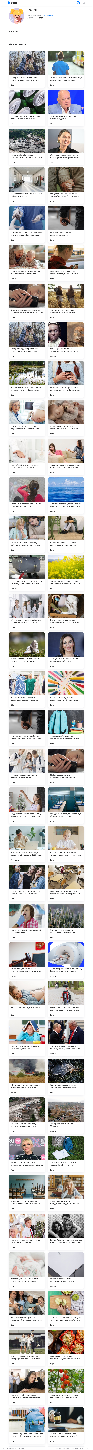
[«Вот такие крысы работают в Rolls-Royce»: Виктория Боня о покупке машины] (66, 147)
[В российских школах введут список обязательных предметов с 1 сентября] (66, 883)
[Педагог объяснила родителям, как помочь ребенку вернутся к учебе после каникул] (27, 805)
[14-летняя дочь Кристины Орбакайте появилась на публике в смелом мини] (27, 1154)
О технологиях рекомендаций (73, 1448)
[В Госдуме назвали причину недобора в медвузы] (27, 767)
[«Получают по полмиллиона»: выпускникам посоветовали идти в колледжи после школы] (27, 1193)
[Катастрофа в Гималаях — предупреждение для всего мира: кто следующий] (27, 147)
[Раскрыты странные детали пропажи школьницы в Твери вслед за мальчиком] (27, 69)
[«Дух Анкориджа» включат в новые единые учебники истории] (66, 1038)
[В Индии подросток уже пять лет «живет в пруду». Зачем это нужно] (27, 379)
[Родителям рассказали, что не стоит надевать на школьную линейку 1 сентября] (27, 1232)
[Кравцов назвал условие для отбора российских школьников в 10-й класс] (27, 1348)
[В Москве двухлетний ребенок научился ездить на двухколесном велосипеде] (66, 999)
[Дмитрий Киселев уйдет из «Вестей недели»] (66, 108)
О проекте (48, 1448)
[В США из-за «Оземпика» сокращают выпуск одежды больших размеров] (27, 689)
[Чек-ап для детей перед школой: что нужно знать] (27, 922)
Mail (3, 1448)
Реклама (21, 1448)
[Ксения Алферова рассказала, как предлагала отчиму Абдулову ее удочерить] (66, 1232)
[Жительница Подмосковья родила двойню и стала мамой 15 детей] (66, 612)
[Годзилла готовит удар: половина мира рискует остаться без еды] (66, 495)
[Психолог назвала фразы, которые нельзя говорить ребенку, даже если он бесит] (66, 457)
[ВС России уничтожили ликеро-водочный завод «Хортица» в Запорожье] (27, 1077)
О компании (11, 1448)
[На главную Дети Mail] (13, 3)
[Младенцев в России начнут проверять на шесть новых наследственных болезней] (27, 1270)
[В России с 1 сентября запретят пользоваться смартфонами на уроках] (66, 379)
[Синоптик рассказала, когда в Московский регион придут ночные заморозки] (66, 1077)
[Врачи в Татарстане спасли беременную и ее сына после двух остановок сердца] (27, 418)
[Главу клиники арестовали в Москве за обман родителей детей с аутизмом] (66, 1425)
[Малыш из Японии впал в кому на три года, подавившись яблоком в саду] (66, 1309)
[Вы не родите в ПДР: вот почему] (27, 999)
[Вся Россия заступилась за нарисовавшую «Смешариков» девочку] (66, 689)
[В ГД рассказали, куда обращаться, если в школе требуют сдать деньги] (66, 767)
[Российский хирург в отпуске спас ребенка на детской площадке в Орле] (27, 457)
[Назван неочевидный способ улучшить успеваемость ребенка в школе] (66, 844)
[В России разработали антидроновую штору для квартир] (66, 1270)
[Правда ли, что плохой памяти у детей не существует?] (27, 1038)
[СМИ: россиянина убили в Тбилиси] (66, 1115)
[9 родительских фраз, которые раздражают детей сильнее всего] (27, 302)
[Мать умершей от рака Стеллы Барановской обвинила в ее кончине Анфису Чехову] (66, 650)
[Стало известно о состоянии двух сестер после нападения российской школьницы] (66, 69)
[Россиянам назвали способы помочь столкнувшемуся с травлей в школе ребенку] (66, 534)
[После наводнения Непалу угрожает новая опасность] (27, 1115)
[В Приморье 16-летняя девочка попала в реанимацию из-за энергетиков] (27, 108)
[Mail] (8, 3)
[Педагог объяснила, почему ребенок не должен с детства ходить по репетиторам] (27, 534)
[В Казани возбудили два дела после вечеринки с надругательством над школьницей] (66, 224)
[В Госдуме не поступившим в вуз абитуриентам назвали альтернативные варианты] (66, 805)
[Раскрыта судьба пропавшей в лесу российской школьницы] (27, 340)
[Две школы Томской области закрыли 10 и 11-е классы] (66, 1154)
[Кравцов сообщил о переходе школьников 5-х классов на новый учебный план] (66, 728)
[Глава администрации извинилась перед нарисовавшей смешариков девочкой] (27, 495)
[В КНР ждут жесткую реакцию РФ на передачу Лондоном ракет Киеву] (27, 573)
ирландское (48, 15)
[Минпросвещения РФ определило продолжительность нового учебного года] (66, 1193)
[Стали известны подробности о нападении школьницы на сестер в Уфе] (27, 728)
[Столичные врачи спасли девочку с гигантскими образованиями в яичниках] (27, 224)
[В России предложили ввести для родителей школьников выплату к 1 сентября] (27, 1425)
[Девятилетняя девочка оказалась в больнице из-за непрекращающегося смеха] (27, 185)
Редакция (57, 1448)
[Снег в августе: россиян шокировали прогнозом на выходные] (66, 922)
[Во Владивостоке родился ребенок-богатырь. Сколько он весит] (66, 418)
